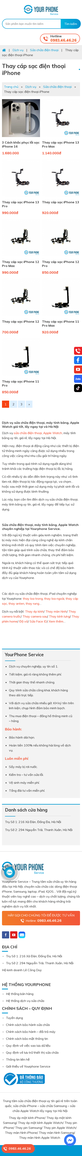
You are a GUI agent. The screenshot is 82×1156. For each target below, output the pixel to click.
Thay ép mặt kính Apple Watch (40, 1123)
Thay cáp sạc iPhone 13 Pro (20, 204)
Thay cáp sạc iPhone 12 (20, 321)
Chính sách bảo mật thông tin (27, 1039)
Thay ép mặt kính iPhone (27, 1118)
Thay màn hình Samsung (56, 1133)
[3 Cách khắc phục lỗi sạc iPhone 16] (21, 138)
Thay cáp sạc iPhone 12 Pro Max (20, 264)
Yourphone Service (41, 10)
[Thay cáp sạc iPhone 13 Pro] (21, 198)
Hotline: (44, 920)
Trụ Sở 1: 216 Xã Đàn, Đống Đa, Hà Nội (34, 956)
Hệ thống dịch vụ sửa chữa (25, 1001)
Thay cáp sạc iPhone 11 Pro (20, 383)
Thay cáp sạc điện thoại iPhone (33, 69)
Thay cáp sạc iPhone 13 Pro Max (60, 144)
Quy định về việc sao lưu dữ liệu (28, 1046)
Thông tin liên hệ (18, 1059)
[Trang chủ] (4, 50)
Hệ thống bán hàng (19, 994)
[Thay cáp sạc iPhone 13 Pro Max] (61, 138)
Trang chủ (11, 87)
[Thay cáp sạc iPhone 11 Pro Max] (61, 317)
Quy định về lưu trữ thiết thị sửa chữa (32, 1052)
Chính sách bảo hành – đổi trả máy (31, 1032)
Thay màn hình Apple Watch (40, 1138)
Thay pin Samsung (28, 1128)
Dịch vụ (30, 87)
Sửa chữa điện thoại (57, 87)
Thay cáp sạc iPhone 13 (60, 202)
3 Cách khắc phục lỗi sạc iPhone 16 (20, 144)
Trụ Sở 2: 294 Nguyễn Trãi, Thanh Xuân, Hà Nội (39, 963)
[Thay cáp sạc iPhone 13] (61, 198)
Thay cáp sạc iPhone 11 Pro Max (60, 323)
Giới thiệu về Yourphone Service (28, 1066)
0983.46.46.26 (63, 40)
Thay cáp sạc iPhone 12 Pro (60, 264)
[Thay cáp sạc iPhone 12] (21, 317)
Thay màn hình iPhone (21, 1133)
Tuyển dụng (14, 1018)
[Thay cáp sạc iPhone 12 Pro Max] (21, 257)
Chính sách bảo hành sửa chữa (28, 1025)
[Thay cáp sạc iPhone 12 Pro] (61, 257)
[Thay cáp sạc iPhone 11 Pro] (21, 377)
